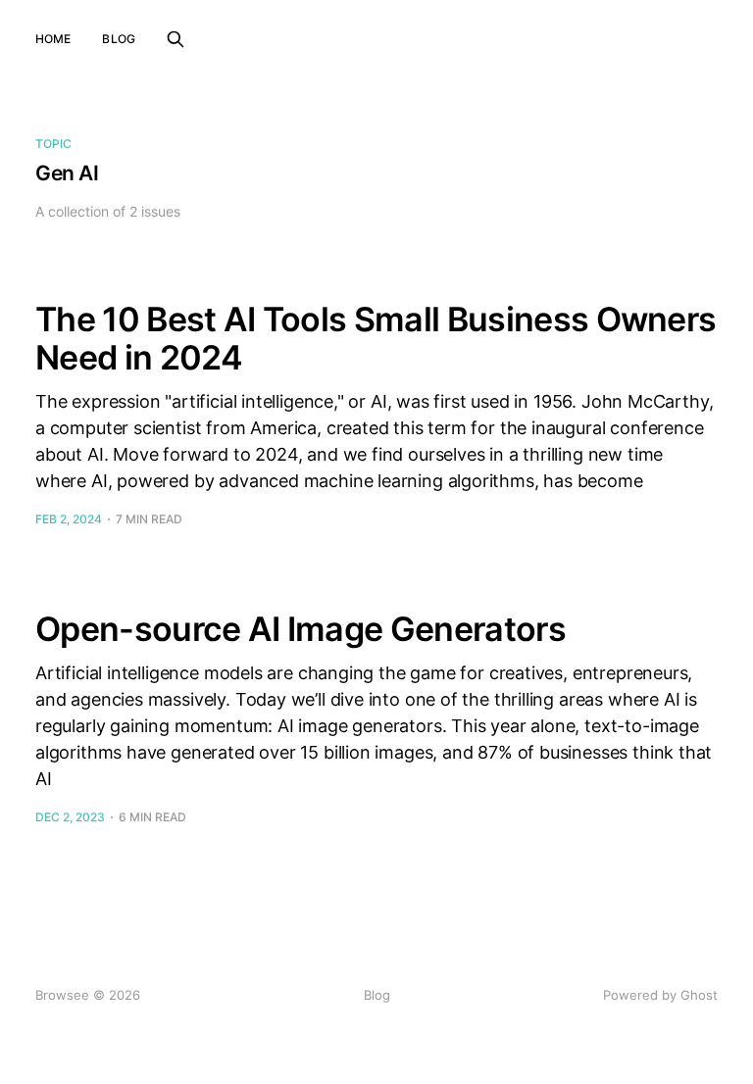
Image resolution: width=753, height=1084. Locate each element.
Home (53, 38)
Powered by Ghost (660, 995)
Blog (118, 38)
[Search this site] (175, 39)
